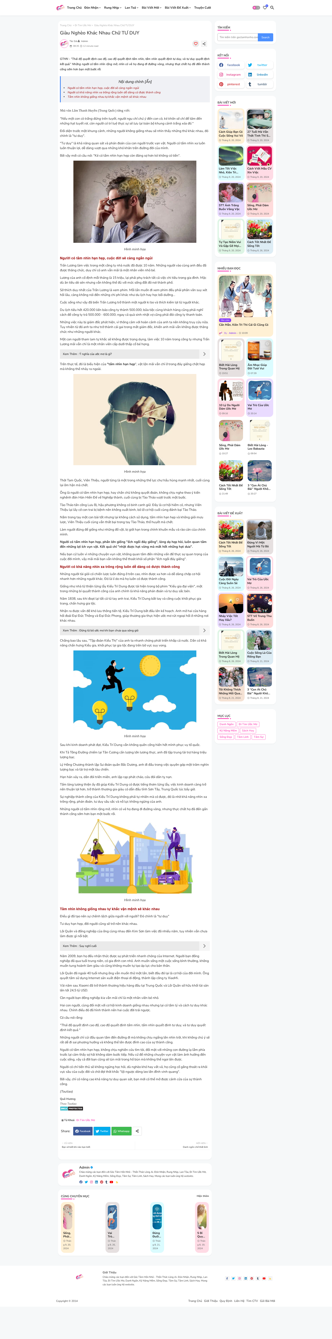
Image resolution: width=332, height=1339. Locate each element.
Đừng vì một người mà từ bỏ (258, 544)
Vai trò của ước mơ (110, 1234)
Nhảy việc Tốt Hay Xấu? (228, 618)
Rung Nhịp (111, 7)
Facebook (85, 1131)
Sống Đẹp (226, 737)
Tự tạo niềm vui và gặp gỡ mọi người (230, 244)
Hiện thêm (203, 1196)
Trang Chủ (74, 7)
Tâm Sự (258, 737)
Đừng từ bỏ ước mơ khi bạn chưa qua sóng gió (108, 630)
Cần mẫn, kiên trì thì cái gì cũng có (243, 324)
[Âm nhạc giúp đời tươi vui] (260, 350)
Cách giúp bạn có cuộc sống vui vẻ (231, 134)
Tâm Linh (243, 737)
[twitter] (86, 1182)
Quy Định (226, 1301)
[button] (256, 8)
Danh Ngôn (227, 724)
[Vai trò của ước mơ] (260, 390)
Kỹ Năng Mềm (228, 730)
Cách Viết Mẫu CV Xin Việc (259, 170)
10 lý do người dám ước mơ (229, 406)
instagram (233, 75)
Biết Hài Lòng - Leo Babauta (258, 446)
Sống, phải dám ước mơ (67, 1234)
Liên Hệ (239, 1301)
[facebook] (80, 1182)
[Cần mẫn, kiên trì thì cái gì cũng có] (245, 296)
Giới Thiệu (211, 1301)
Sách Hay (248, 730)
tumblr (262, 84)
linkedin (262, 75)
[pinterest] (101, 1182)
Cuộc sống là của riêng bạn (259, 655)
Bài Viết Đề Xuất (176, 7)
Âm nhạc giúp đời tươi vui (257, 366)
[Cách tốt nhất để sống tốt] (231, 470)
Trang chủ (65, 25)
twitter (262, 65)
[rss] (117, 1182)
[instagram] (91, 1182)
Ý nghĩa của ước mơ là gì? (95, 354)
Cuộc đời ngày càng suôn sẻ (229, 581)
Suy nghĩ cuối (87, 946)
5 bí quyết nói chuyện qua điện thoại (201, 1234)
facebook (233, 65)
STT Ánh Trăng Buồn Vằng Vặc (229, 207)
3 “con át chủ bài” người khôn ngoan (259, 487)
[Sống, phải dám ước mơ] (231, 430)
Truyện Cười (202, 7)
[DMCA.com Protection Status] (71, 1110)
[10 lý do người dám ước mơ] (231, 390)
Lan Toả (130, 7)
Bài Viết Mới (150, 7)
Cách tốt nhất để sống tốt (259, 244)
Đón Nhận (91, 7)
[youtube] (111, 1182)
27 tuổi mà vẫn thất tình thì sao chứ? (259, 134)
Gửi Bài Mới (267, 1301)
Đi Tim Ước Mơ (83, 25)
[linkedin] (96, 1182)
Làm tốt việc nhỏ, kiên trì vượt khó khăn (229, 170)
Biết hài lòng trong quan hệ (229, 366)
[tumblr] (106, 1182)
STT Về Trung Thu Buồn (259, 618)
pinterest (233, 84)
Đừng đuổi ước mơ (156, 1234)
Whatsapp (123, 1131)
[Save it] (195, 43)
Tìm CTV (252, 1301)
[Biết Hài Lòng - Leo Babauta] (260, 430)
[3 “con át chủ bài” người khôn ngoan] (260, 470)
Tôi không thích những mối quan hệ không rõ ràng (230, 691)
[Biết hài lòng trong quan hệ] (231, 350)
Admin (84, 1167)
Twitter (104, 1131)
